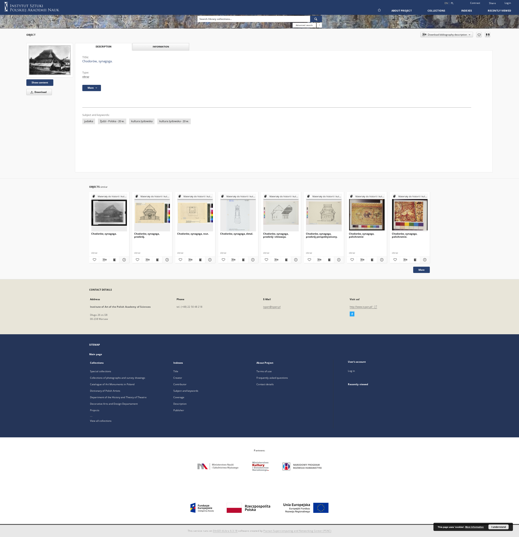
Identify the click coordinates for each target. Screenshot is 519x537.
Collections (436, 10)
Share (492, 3)
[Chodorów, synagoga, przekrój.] (152, 213)
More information (474, 526)
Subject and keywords (185, 391)
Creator (177, 378)
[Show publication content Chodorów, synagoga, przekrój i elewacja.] (286, 259)
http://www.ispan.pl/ (361, 306)
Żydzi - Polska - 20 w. (112, 121)
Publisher (178, 410)
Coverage (178, 397)
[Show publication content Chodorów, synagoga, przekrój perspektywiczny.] (329, 259)
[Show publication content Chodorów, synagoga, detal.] (243, 259)
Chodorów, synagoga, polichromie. (404, 235)
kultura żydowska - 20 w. (174, 121)
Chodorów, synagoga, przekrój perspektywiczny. (322, 235)
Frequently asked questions (272, 378)
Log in (351, 371)
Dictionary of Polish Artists (105, 391)
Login (508, 3)
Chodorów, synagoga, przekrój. (147, 235)
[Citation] (487, 34)
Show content (40, 82)
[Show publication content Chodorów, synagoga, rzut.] (200, 259)
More (421, 270)
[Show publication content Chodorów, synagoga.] (114, 259)
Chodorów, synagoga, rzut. (193, 233)
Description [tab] (103, 46)
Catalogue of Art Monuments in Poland (112, 384)
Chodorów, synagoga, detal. (236, 233)
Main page (95, 354)
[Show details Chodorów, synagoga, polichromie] (381, 259)
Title (175, 371)
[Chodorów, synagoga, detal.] (238, 213)
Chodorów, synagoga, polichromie (361, 235)
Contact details (265, 384)
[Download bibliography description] (104, 259)
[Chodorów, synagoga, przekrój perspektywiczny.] (324, 213)
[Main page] (379, 10)
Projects (94, 410)
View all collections (101, 421)
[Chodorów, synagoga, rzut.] (195, 213)
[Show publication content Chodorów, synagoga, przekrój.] (157, 259)
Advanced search (304, 25)
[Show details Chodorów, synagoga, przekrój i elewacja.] (295, 259)
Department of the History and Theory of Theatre (118, 397)
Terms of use (263, 371)
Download (40, 92)
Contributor (180, 384)
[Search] (316, 19)
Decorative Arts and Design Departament (114, 403)
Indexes (466, 10)
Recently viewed (499, 10)
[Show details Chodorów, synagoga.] (123, 259)
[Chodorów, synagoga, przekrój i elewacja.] (281, 213)
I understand (498, 527)
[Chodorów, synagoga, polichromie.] (410, 213)
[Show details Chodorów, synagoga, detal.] (252, 259)
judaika (88, 121)
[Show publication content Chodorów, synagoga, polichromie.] (415, 259)
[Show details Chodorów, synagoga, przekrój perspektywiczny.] (338, 259)
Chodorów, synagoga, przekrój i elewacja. (275, 235)
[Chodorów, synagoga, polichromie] (367, 213)
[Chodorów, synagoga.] (50, 60)
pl (452, 3)
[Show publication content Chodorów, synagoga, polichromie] (372, 259)
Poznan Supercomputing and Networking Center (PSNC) (297, 531)
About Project (401, 10)
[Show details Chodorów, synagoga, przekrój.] (166, 259)
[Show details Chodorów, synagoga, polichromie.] (424, 259)
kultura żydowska (141, 121)
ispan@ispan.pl (272, 306)
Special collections (100, 371)
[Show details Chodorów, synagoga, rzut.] (209, 259)
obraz (85, 77)
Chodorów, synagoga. (104, 233)
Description (180, 403)
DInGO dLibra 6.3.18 (225, 531)
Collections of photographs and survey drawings (117, 378)
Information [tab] (161, 46)
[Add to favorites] (479, 34)
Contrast (475, 3)
